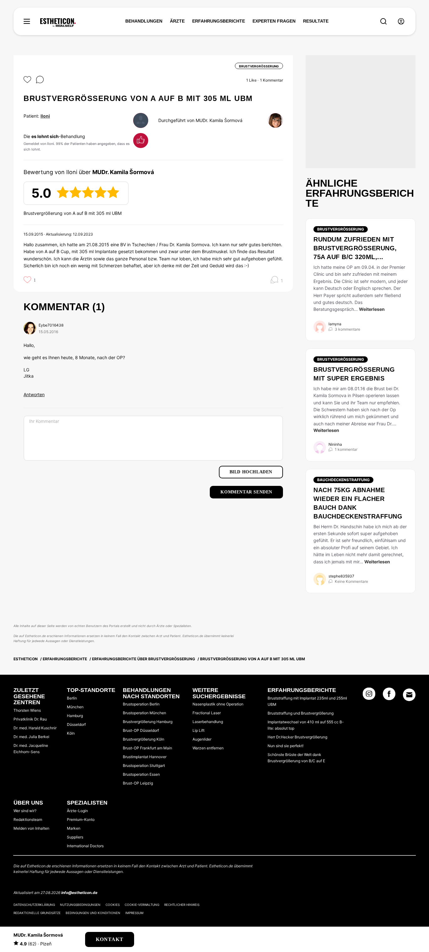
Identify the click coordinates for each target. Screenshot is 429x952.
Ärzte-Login (77, 810)
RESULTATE (316, 21)
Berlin (72, 698)
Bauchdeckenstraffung (343, 479)
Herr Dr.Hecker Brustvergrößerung (297, 737)
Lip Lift (198, 730)
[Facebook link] (389, 696)
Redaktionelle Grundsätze (37, 913)
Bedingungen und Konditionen (93, 913)
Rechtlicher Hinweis (181, 905)
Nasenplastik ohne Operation (218, 704)
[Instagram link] (369, 696)
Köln (71, 733)
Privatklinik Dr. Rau (30, 719)
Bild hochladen (251, 472)
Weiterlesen (372, 309)
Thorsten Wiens (27, 710)
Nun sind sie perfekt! (285, 745)
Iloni (45, 116)
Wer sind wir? (25, 810)
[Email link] (409, 695)
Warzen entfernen (208, 748)
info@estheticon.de (79, 892)
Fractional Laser (207, 712)
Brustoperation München (144, 712)
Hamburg (75, 715)
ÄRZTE (177, 21)
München (75, 707)
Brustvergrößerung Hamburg (147, 721)
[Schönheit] (58, 22)
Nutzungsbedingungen (80, 905)
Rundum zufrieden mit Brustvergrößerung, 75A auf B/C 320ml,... (355, 248)
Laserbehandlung (208, 721)
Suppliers (75, 837)
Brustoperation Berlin (141, 704)
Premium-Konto (81, 819)
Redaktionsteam (28, 819)
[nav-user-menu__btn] (401, 21)
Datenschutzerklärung (34, 905)
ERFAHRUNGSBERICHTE (218, 21)
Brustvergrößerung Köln (143, 739)
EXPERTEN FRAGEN (274, 21)
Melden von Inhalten (31, 828)
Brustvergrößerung (340, 229)
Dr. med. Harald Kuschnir (35, 728)
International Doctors (85, 845)
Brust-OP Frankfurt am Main (147, 748)
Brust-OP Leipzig (138, 783)
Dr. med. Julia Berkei (31, 736)
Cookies (113, 905)
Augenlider (202, 739)
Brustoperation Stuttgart (144, 765)
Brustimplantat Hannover (144, 756)
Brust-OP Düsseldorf (141, 730)
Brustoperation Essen (141, 774)
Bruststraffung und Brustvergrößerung (301, 713)
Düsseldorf (76, 724)
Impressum (134, 913)
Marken (73, 828)
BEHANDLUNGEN (143, 21)
